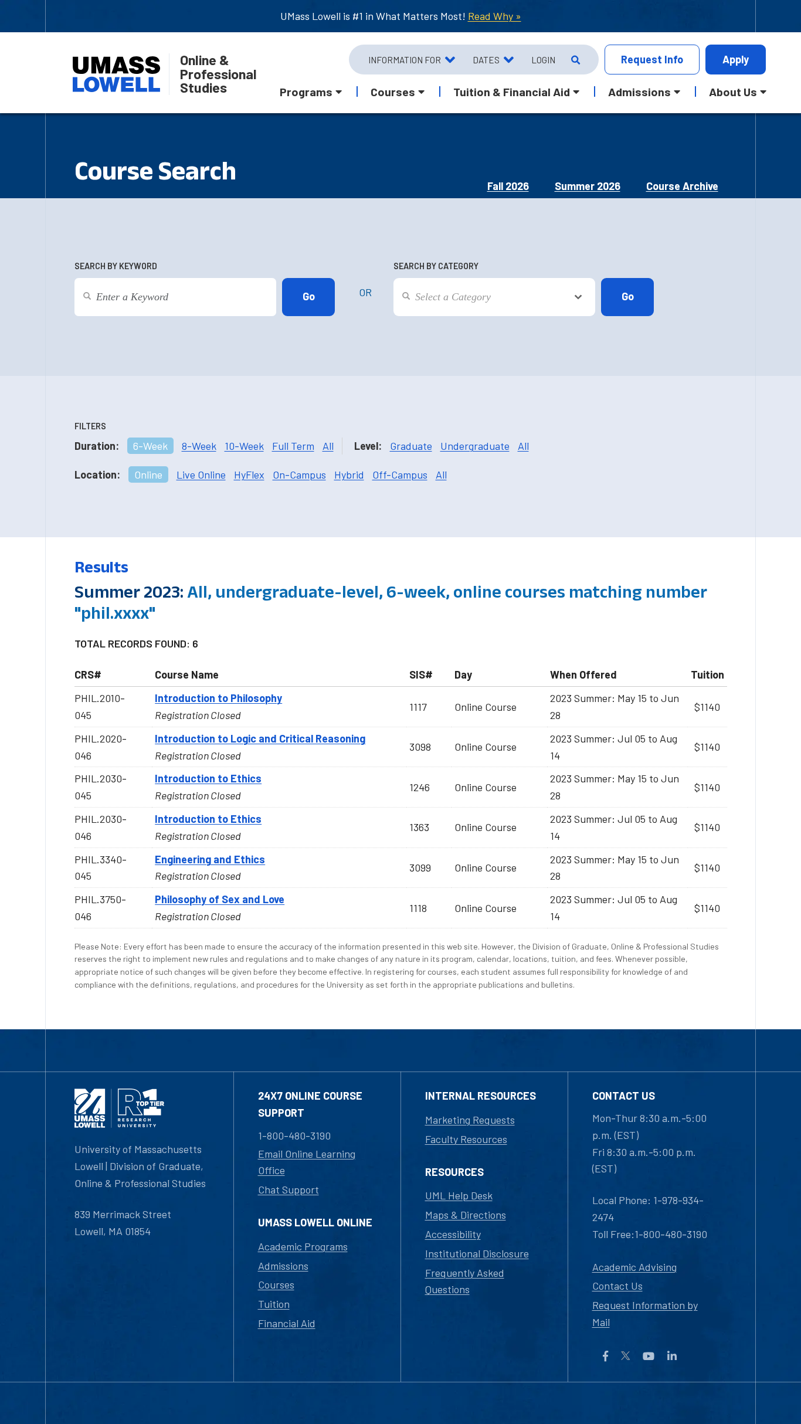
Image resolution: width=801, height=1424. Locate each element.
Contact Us (617, 1285)
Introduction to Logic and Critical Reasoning (260, 738)
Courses (276, 1284)
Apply (735, 59)
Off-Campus (399, 474)
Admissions (283, 1265)
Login (543, 60)
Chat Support (288, 1189)
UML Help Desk (459, 1195)
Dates (486, 60)
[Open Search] (574, 59)
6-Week (150, 445)
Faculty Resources (466, 1139)
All (328, 445)
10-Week (244, 445)
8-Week (199, 445)
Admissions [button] (639, 91)
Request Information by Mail (645, 1313)
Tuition (274, 1303)
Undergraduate (475, 445)
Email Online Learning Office (306, 1162)
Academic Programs (303, 1246)
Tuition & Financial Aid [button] (511, 91)
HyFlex (249, 474)
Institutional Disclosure (477, 1253)
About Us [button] (733, 91)
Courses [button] (393, 91)
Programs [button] (306, 91)
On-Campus (299, 474)
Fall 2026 (508, 185)
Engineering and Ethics (210, 859)
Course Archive (682, 185)
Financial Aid (286, 1323)
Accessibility (453, 1234)
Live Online (201, 474)
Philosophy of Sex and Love (219, 899)
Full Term (293, 445)
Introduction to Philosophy (218, 697)
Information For (404, 60)
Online (148, 474)
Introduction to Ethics (208, 778)
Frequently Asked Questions (464, 1281)
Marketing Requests (470, 1119)
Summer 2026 (587, 185)
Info (652, 59)
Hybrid (349, 474)
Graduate (411, 445)
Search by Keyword (115, 266)
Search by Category (435, 266)
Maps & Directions (465, 1214)
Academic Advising (634, 1266)
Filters (90, 426)
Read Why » (494, 15)
